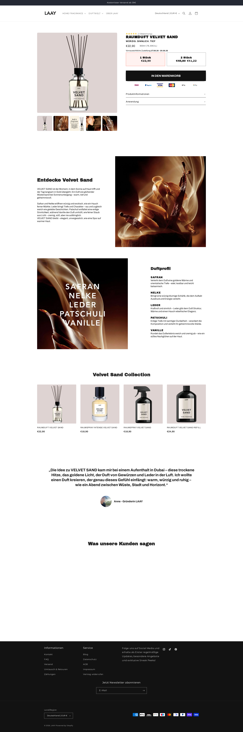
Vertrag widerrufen (93, 674)
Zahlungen (49, 674)
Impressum (89, 669)
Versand (48, 664)
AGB (85, 664)
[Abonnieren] (143, 690)
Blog (85, 654)
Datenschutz (90, 659)
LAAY (53, 726)
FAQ (46, 659)
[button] (74, 13)
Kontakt (48, 654)
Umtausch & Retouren (56, 669)
